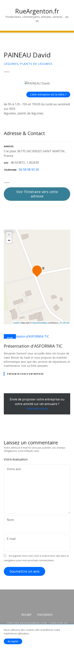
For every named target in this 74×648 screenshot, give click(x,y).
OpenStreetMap (39, 322)
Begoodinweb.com (33, 622)
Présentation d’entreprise (25, 374)
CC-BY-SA (64, 322)
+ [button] (9, 234)
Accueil (26, 614)
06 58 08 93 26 (29, 169)
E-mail (10, 539)
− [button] (9, 240)
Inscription (45, 614)
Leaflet (16, 322)
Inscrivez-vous (37, 408)
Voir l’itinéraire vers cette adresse (37, 193)
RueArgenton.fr (37, 11)
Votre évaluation (16, 459)
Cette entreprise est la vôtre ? (48, 94)
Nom (9, 520)
